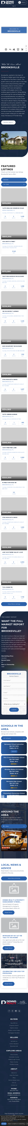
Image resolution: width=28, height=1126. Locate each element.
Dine (7, 826)
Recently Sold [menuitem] (14, 1046)
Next (25, 840)
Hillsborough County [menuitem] (14, 1059)
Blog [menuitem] (14, 1077)
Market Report (8, 122)
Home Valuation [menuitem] (14, 1043)
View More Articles (14, 878)
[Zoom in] (26, 46)
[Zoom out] (26, 48)
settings (15, 1120)
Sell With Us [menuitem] (14, 1041)
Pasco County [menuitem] (14, 1062)
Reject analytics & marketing (16, 1123)
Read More (8, 912)
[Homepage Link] (14, 1002)
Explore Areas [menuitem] (14, 1028)
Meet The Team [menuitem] (14, 1075)
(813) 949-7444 (14, 1090)
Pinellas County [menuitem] (14, 1064)
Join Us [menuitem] (14, 1082)
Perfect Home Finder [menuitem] (14, 1030)
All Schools (7, 738)
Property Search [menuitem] (14, 1025)
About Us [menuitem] (14, 1072)
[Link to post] (14, 889)
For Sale (6, 184)
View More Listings (14, 604)
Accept (4, 1123)
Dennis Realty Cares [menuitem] (14, 1080)
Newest (5, 179)
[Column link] (7, 2)
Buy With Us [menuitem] (14, 1023)
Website (14, 751)
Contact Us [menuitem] (14, 1085)
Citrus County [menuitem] (14, 1054)
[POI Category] (6, 49)
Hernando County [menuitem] (14, 1057)
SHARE (24, 831)
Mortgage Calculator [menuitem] (14, 1033)
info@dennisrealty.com (14, 1095)
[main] (14, 500)
